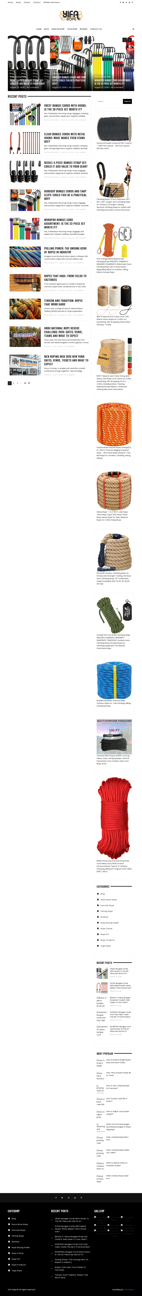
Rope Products (50, 263)
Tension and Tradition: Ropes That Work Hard (63, 302)
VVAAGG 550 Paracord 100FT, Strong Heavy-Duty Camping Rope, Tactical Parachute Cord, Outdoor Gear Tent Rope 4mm (113, 759)
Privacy (27, 2)
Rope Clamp (106, 928)
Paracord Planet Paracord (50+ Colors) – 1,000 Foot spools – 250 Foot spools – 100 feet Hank (114, 146)
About (18, 2)
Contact (36, 2)
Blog (46, 29)
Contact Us (96, 29)
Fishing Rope (107, 911)
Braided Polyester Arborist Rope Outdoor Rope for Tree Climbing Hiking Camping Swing (114, 703)
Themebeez (129, 1289)
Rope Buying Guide (18, 76)
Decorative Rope (109, 899)
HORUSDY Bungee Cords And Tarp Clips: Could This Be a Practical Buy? (69, 80)
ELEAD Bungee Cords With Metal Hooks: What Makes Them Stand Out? (64, 138)
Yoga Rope (72, 29)
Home (10, 2)
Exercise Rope (58, 29)
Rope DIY (105, 934)
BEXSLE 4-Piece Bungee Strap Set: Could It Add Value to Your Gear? (27, 81)
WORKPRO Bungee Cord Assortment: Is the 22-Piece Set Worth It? (113, 81)
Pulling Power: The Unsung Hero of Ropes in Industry (65, 250)
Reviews (83, 29)
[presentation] (124, 40)
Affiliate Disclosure (51, 2)
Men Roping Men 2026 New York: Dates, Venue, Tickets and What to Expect (66, 360)
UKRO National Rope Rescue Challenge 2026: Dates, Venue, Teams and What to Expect (63, 332)
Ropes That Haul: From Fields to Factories (65, 278)
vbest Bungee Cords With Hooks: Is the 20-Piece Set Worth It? (65, 107)
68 (25, 383)
